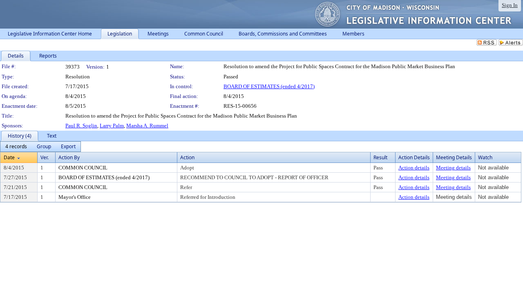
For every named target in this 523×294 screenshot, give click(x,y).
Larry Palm (112, 125)
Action (187, 157)
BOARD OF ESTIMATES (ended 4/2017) (269, 86)
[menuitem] (16, 146)
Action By (69, 157)
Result (380, 157)
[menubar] (40, 146)
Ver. (44, 157)
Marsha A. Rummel (147, 125)
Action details (413, 168)
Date (9, 157)
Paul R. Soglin (81, 125)
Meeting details (453, 168)
